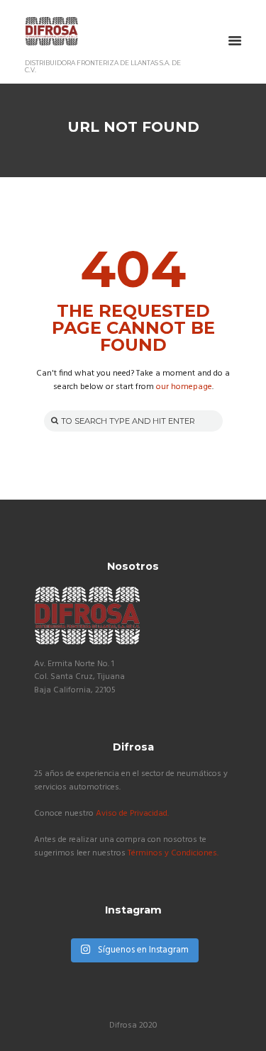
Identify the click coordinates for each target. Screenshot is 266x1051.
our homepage (184, 387)
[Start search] (53, 420)
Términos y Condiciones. (173, 853)
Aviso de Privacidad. (132, 813)
